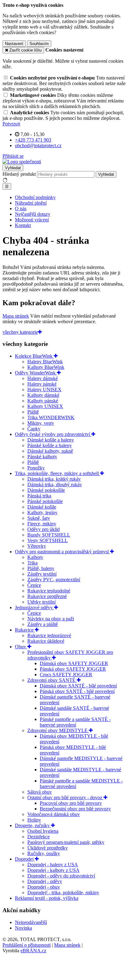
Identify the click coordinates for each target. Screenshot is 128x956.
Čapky (33, 428)
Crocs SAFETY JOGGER (66, 674)
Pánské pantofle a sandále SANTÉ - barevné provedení (75, 722)
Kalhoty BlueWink (45, 367)
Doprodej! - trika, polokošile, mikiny (63, 892)
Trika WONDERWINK (51, 417)
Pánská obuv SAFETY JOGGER (73, 669)
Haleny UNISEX (44, 389)
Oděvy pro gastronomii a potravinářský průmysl (62, 551)
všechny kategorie (20, 332)
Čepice (34, 585)
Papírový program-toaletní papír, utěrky (65, 842)
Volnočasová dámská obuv (53, 814)
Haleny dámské (42, 378)
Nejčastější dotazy (32, 214)
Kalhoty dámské (43, 395)
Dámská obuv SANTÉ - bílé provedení (78, 685)
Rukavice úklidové (45, 641)
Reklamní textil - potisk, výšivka (46, 898)
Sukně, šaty (38, 518)
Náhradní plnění (31, 203)
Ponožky (36, 467)
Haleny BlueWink (45, 361)
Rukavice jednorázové (49, 635)
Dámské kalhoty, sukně (50, 451)
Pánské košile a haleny (49, 445)
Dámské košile (41, 507)
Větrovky (36, 546)
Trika (32, 562)
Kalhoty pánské (42, 400)
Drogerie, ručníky (33, 825)
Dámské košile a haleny (50, 439)
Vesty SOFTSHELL (47, 540)
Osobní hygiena (42, 831)
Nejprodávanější (31, 922)
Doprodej (25, 859)
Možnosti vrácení (32, 219)
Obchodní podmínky (35, 197)
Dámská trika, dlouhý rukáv (54, 484)
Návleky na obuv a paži (50, 618)
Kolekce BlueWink (34, 356)
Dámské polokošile (46, 490)
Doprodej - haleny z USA (52, 864)
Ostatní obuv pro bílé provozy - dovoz (65, 797)
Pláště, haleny (40, 568)
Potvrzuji (11, 123)
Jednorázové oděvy (34, 607)
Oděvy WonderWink (36, 372)
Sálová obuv (39, 792)
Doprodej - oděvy (44, 881)
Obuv (21, 646)
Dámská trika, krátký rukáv (54, 479)
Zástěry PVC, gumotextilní (53, 579)
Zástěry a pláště (42, 624)
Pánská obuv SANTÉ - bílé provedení (77, 691)
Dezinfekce (38, 836)
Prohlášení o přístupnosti (26, 945)
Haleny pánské (42, 384)
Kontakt (23, 225)
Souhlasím (39, 43)
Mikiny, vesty (40, 423)
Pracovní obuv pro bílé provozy (71, 803)
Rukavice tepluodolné (48, 590)
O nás (20, 208)
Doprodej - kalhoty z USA (53, 870)
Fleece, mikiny (41, 523)
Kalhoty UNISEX (45, 406)
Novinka (23, 928)
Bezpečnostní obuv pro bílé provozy (75, 808)
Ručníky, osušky (43, 853)
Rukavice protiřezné (47, 596)
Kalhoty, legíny (42, 512)
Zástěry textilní (42, 574)
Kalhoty (35, 557)
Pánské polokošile (45, 501)
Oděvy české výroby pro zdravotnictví (53, 434)
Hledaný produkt (19, 174)
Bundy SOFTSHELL (48, 534)
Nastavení (14, 43)
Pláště (33, 412)
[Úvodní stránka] (21, 161)
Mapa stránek (15, 316)
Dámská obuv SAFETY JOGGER (74, 663)
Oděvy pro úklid (43, 529)
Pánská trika (39, 495)
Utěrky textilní (41, 602)
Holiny (34, 819)
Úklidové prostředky (47, 847)
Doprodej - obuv (43, 887)
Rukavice (25, 629)
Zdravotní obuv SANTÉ (52, 680)
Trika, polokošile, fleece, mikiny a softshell (57, 473)
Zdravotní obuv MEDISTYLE (58, 730)
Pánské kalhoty (42, 456)
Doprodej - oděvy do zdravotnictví (61, 875)
